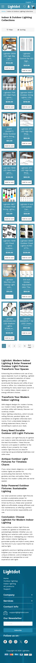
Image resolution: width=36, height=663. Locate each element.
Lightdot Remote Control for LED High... (26, 57)
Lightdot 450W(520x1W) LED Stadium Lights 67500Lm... (9, 324)
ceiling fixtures (7, 416)
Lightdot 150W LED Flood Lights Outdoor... (9, 244)
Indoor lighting (10, 584)
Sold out (9, 297)
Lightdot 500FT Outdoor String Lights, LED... (26, 94)
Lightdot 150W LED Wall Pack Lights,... (9, 170)
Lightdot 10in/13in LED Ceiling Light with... (9, 283)
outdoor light (7, 450)
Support (7, 589)
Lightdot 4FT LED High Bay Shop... (26, 131)
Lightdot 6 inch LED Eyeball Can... (26, 206)
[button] (3, 6)
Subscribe (18, 630)
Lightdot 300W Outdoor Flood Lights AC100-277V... (26, 244)
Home (4, 11)
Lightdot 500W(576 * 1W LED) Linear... (26, 321)
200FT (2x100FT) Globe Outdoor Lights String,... (9, 132)
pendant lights (19, 416)
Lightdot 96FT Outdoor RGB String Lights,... (9, 206)
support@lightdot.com (19, 612)
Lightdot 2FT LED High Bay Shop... (26, 170)
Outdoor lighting (11, 581)
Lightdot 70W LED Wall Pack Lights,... (9, 94)
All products (9, 586)
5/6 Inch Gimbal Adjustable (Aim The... (26, 283)
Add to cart (9, 68)
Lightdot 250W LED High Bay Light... (9, 55)
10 (24, 346)
